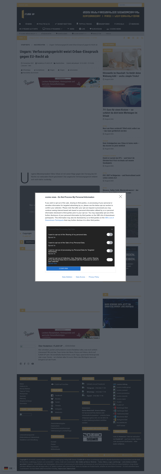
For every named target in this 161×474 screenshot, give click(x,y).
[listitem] (80, 229)
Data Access (80, 277)
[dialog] (80, 237)
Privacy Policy (94, 277)
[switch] (110, 234)
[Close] (121, 197)
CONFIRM (63, 268)
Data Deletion (67, 277)
